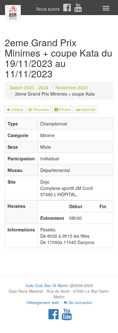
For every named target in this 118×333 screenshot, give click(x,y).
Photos (64, 109)
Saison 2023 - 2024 (28, 87)
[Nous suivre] (67, 7)
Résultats (40, 109)
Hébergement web (42, 302)
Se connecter (79, 302)
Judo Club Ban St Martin (47, 285)
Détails (16, 109)
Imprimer (88, 109)
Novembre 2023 (71, 87)
